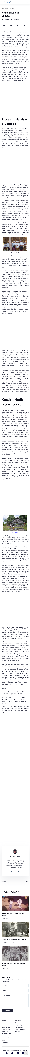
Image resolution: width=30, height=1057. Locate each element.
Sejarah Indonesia (10, 8)
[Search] (28, 2)
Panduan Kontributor (20, 1029)
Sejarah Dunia (5, 1025)
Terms (21, 1050)
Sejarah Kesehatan (6, 1027)
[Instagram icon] (18, 871)
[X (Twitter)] (10, 25)
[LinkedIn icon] (12, 871)
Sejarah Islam (5, 1031)
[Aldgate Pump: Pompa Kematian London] (15, 929)
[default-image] (7, 2)
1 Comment (12, 942)
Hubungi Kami (5, 1038)
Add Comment (7, 995)
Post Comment (7, 1010)
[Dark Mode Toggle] (26, 1053)
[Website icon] (15, 871)
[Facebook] (4, 25)
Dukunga (4, 1035)
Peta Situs (17, 1031)
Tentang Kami (5, 1042)
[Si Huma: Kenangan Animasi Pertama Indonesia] (15, 903)
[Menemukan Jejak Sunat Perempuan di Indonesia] (15, 953)
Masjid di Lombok (15, 532)
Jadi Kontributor (19, 1027)
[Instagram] (12, 1053)
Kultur (3, 1022)
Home (3, 8)
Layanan (4, 1040)
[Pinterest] (17, 25)
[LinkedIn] (24, 25)
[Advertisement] (15, 98)
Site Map (25, 1050)
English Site (18, 1022)
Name (5, 985)
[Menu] (2, 2)
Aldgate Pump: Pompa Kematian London (14, 939)
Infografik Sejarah (19, 1025)
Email (5, 990)
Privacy (17, 1050)
